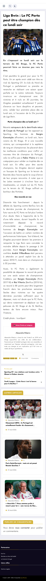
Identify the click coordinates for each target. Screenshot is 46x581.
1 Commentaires (35, 358)
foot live (3, 553)
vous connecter (22, 527)
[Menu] (3, 6)
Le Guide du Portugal (6, 559)
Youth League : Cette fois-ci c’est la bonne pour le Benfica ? (20, 382)
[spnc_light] (15, 6)
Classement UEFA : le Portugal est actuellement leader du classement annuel (19, 424)
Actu (16, 358)
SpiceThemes (24, 578)
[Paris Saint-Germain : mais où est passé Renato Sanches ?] (23, 449)
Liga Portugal (6, 358)
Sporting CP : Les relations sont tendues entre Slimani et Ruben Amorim (22, 373)
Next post (7, 378)
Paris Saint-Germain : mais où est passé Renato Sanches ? (21, 464)
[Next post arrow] (41, 382)
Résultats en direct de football (8, 556)
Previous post (8, 369)
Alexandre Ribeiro (13, 420)
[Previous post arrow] (41, 371)
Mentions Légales (5, 569)
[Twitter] (23, 355)
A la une (12, 358)
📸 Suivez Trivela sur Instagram (23, 325)
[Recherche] (10, 6)
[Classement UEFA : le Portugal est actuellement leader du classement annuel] (23, 408)
